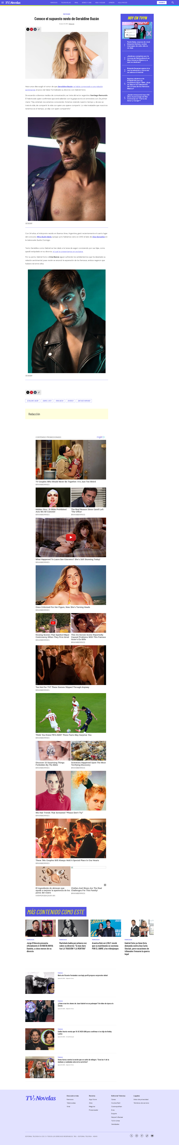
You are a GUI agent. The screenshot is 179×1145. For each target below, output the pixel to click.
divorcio (70, 401)
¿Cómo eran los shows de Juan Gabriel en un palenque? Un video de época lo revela (85, 1004)
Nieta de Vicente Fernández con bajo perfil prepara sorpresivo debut (83, 975)
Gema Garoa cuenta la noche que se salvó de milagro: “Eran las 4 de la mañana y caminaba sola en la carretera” (83, 1060)
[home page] (13, 2)
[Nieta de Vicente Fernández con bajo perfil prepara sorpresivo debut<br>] (39, 983)
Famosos (53, 3)
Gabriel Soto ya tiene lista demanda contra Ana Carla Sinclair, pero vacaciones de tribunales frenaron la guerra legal (137, 948)
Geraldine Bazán (32, 401)
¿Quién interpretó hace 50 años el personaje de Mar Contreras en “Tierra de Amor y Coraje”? (138, 98)
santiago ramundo (84, 401)
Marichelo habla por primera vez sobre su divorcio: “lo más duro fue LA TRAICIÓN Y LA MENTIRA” (73, 946)
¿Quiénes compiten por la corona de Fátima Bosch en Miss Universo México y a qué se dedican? (138, 59)
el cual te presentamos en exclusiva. (68, 251)
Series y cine (86, 3)
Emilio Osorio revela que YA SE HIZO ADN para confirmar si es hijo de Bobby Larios (85, 1032)
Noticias (66, 14)
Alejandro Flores (70, 978)
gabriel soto (47, 401)
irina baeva (59, 401)
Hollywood (122, 3)
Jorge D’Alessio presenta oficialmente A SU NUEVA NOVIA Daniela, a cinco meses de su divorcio (40, 947)
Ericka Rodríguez (70, 1036)
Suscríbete (162, 2)
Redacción (71, 24)
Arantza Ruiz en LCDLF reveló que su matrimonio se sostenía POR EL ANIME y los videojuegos (105, 946)
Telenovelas (66, 3)
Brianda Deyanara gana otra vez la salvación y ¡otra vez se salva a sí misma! (138, 70)
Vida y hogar (100, 3)
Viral (76, 3)
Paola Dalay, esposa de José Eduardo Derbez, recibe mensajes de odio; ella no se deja (138, 45)
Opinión (111, 3)
